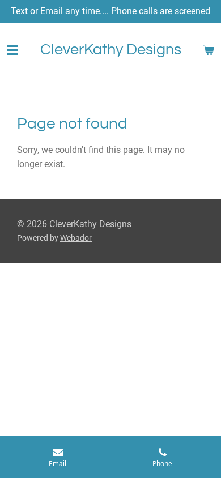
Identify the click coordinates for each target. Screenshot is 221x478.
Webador (76, 237)
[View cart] (208, 50)
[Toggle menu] (12, 50)
